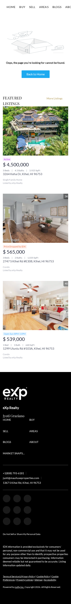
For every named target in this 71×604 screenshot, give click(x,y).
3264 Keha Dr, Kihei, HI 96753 (22, 174)
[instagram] (17, 510)
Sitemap (38, 579)
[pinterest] (17, 521)
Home (11, 7)
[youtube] (27, 510)
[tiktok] (6, 521)
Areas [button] (44, 7)
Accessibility (50, 579)
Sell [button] (32, 7)
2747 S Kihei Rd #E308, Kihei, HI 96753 (28, 261)
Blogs (57, 7)
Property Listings (24, 579)
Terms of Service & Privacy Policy (19, 576)
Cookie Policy (43, 576)
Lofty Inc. (19, 587)
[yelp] (6, 510)
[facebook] (6, 498)
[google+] (27, 521)
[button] (8, 420)
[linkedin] (17, 498)
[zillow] (27, 498)
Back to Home (36, 74)
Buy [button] (22, 7)
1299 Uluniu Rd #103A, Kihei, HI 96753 (28, 348)
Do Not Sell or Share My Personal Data (21, 534)
